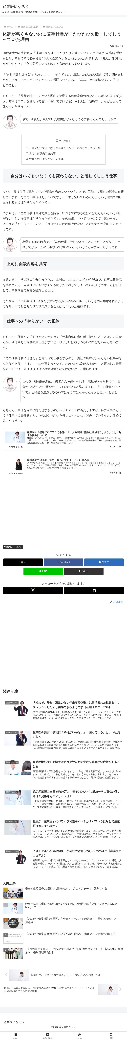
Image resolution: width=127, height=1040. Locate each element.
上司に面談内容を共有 (42, 153)
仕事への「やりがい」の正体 (46, 158)
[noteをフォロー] (94, 590)
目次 (59, 140)
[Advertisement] (63, 515)
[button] (84, 571)
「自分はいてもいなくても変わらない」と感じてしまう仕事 (65, 147)
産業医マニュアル (14, 547)
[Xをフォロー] (33, 590)
